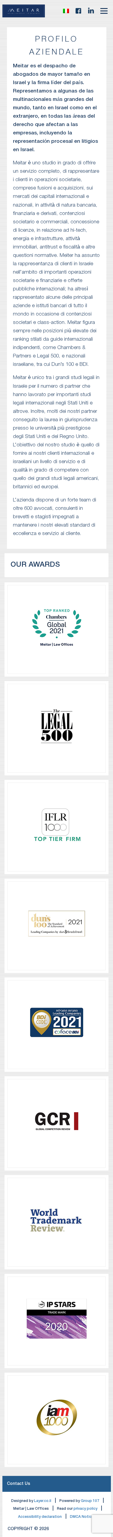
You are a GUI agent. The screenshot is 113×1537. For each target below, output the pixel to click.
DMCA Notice (82, 1516)
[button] (66, 11)
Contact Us (18, 1484)
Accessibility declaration (40, 1516)
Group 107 (90, 1501)
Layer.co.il (42, 1501)
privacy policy (85, 1508)
